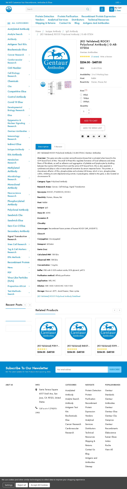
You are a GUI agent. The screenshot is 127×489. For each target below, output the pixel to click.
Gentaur (108, 407)
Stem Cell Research (17, 244)
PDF (9, 272)
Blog (77, 23)
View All (109, 449)
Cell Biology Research (14, 74)
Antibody (12, 39)
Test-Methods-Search (14, 293)
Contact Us (65, 23)
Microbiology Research (14, 178)
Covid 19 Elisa (15, 102)
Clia (10, 86)
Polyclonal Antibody (18, 209)
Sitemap (88, 466)
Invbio (108, 441)
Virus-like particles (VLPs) (18, 279)
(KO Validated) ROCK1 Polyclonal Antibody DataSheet (58, 296)
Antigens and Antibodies (96, 23)
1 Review (58, 146)
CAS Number (14, 68)
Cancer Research (16, 54)
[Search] (88, 9)
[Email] (88, 136)
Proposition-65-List (17, 286)
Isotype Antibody (16, 149)
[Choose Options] (45, 333)
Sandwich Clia (15, 215)
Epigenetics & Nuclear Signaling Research (16, 123)
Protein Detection (44, 16)
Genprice (109, 420)
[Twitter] (99, 136)
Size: (83, 90)
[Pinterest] (104, 136)
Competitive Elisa (17, 91)
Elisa (10, 115)
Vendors (39, 19)
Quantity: (84, 105)
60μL (85, 94)
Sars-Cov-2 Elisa (16, 225)
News (10, 267)
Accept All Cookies (39, 485)
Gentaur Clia (111, 415)
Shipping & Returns (45, 23)
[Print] (93, 136)
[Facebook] (82, 136)
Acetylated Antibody (19, 29)
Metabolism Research (13, 161)
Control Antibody (17, 96)
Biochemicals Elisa (17, 49)
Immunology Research (13, 138)
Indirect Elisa (14, 144)
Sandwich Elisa (15, 220)
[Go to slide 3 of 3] (25, 305)
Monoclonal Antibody (14, 186)
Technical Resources (98, 19)
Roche (108, 445)
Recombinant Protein (19, 262)
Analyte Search (15, 34)
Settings (9, 485)
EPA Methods (14, 257)
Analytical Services (58, 19)
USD (118, 2)
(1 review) (95, 56)
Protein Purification (68, 16)
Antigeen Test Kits (17, 44)
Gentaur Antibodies (17, 131)
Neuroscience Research (14, 194)
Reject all (22, 485)
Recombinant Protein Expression (99, 16)
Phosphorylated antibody (16, 203)
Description (43, 146)
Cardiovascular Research (15, 61)
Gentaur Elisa (111, 411)
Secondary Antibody (19, 231)
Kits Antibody (15, 154)
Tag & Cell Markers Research (17, 251)
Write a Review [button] (106, 56)
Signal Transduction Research (17, 238)
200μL (86, 101)
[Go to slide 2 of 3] (30, 305)
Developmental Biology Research (16, 109)
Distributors (78, 19)
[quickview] (52, 333)
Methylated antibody (14, 169)
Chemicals (13, 81)
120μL (86, 98)
